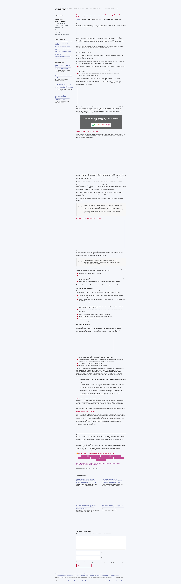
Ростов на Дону (112, 580)
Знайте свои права (59, 29)
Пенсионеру (70, 8)
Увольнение (63, 8)
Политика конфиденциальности (69, 573)
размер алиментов (83, 464)
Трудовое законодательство (62, 34)
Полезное (76, 8)
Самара (107, 580)
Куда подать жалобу (60, 32)
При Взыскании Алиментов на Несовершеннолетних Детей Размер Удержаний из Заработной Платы (112, 481)
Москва (69, 580)
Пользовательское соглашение (98, 573)
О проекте (83, 575)
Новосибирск (81, 580)
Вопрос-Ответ (100, 8)
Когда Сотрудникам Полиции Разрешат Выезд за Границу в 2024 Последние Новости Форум (64, 86)
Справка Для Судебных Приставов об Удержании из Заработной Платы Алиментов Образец (86, 507)
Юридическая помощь (90, 8)
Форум (116, 8)
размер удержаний (93, 464)
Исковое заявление (109, 8)
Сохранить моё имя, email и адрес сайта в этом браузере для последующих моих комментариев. (101, 562)
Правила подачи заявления (62, 25)
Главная (57, 8)
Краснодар (118, 580)
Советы (82, 8)
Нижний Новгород (98, 580)
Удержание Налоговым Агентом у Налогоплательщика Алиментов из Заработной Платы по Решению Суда (86, 481)
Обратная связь (58, 573)
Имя (102, 552)
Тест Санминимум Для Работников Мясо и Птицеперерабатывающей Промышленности (62, 97)
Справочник (80, 573)
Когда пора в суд (59, 27)
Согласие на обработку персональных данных (64, 575)
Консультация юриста (60, 9)
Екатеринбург (88, 580)
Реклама (77, 575)
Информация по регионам (102, 575)
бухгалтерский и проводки (82, 463)
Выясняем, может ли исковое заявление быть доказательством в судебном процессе (64, 43)
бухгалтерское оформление (105, 463)
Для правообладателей (91, 575)
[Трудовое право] (65, 4)
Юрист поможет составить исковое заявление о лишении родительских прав (63, 48)
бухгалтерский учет (93, 463)
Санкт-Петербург (74, 580)
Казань (92, 580)
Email (102, 557)
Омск (104, 580)
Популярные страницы (114, 575)
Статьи (78, 19)
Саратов (123, 580)
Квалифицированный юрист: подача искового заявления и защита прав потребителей (63, 53)
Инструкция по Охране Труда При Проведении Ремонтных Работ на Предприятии (63, 67)
